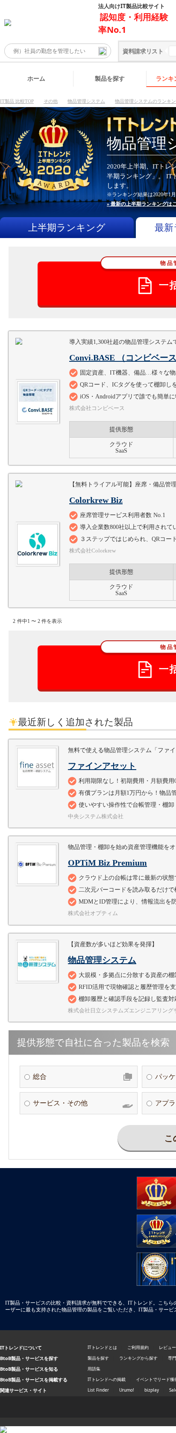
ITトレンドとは (102, 1347)
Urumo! (126, 1390)
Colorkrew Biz (96, 500)
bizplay (151, 1390)
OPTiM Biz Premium (107, 862)
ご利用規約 (138, 1347)
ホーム (36, 78)
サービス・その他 (60, 1103)
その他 (51, 101)
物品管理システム (86, 101)
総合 (40, 1076)
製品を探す (110, 78)
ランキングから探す (138, 1358)
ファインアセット (102, 765)
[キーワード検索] (102, 51)
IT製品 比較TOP (17, 101)
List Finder (98, 1390)
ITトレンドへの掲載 (107, 1379)
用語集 (94, 1369)
